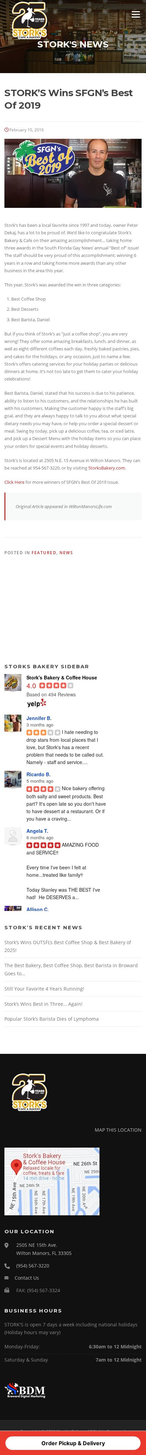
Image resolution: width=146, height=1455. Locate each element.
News (66, 553)
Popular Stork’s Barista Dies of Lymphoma (51, 1019)
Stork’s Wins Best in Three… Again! (43, 1004)
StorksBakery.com (106, 468)
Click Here (14, 482)
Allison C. (37, 909)
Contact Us (27, 1278)
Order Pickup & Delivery (73, 1443)
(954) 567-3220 (32, 1265)
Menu (136, 14)
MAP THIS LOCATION (118, 1130)
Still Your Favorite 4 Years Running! (44, 988)
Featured (44, 553)
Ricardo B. (38, 774)
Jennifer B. (39, 718)
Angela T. (37, 830)
